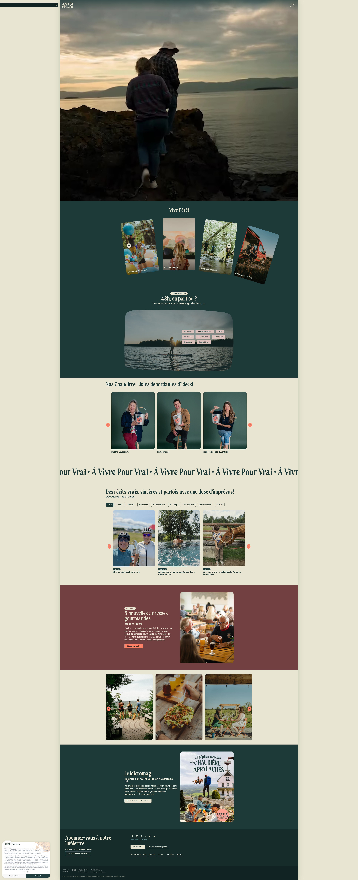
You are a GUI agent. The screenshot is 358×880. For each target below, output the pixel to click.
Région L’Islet (203, 342)
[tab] (109, 505)
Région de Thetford (204, 331)
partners (13, 849)
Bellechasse (219, 337)
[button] (41, 17)
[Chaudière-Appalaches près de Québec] (67, 5)
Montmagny (188, 342)
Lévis (220, 331)
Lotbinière (187, 331)
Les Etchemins (203, 337)
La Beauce (187, 337)
